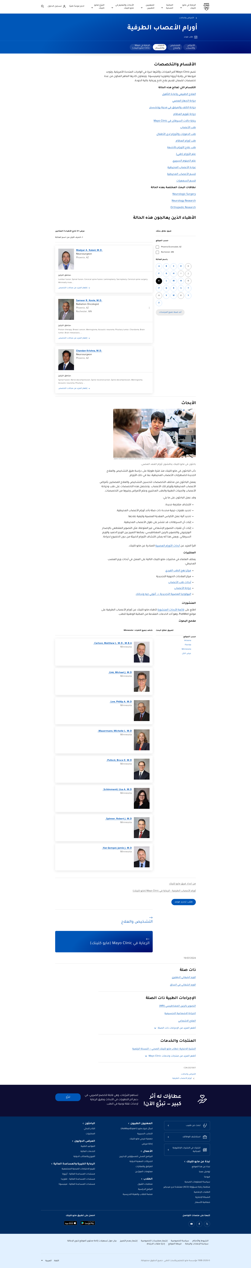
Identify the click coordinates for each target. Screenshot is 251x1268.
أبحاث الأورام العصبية (167, 546)
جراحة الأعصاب (182, 588)
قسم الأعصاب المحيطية (181, 174)
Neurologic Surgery (184, 194)
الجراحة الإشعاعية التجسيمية (180, 1013)
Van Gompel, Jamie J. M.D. (117, 848)
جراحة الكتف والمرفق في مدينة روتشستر (172, 107)
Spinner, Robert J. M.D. (118, 819)
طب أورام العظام (186, 141)
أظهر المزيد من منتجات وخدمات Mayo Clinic (172, 1056)
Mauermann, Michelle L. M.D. (115, 731)
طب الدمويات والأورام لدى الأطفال (176, 134)
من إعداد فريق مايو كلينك (182, 884)
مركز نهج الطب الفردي (178, 570)
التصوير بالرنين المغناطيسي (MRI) (177, 1006)
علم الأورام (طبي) (186, 154)
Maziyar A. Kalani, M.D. (89, 250)
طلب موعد (188, 37)
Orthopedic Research (183, 207)
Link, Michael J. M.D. (120, 672)
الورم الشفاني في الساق (183, 985)
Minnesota (186, 649)
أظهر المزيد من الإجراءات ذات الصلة (177, 1028)
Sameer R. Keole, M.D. (89, 300)
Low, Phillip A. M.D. (121, 702)
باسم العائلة (162, 260)
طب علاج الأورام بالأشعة (181, 147)
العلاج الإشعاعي (187, 1021)
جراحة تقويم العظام (184, 114)
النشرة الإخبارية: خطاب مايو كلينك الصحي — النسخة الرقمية (164, 1049)
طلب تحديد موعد (184, 902)
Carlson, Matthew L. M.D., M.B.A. (112, 643)
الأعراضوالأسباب (190, 46)
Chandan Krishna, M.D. (89, 351)
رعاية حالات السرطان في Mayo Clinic (175, 121)
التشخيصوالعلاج (175, 46)
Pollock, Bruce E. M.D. (119, 760)
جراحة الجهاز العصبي (184, 101)
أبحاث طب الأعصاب (179, 582)
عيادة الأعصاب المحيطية (181, 167)
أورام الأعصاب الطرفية (162, 28)
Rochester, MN (167, 252)
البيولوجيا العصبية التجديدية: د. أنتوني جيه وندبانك (163, 594)
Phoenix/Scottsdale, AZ (171, 247)
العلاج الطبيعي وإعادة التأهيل (179, 94)
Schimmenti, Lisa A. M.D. (117, 789)
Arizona (187, 641)
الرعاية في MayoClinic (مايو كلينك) (141, 46)
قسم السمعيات (186, 181)
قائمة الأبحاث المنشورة (170, 610)
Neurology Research (184, 201)
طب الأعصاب (188, 127)
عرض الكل (186, 654)
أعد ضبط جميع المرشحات (170, 312)
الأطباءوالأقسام (159, 46)
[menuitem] (190, 47)
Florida (188, 645)
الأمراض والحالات (186, 18)
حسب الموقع (162, 241)
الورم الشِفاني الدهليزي (184, 977)
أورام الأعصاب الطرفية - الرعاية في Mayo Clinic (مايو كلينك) (164, 891)
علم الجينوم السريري (184, 161)
